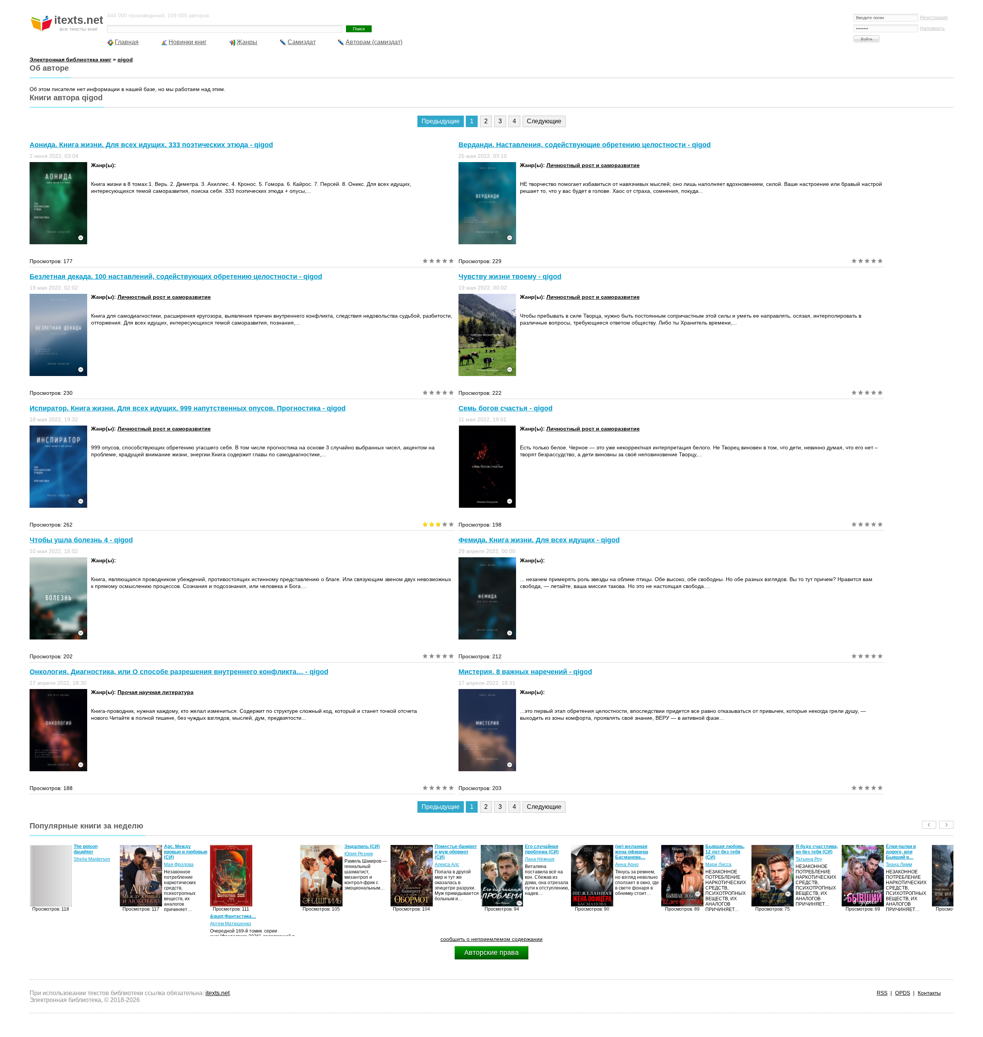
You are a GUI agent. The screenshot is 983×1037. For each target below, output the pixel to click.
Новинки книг (188, 42)
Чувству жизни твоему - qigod (509, 276)
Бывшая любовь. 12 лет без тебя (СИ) (634, 852)
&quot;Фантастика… (143, 916)
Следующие (544, 121)
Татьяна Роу (718, 859)
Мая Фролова (88, 864)
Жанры (247, 42)
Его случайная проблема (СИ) (451, 849)
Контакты (929, 993)
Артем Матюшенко (140, 923)
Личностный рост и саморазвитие (593, 165)
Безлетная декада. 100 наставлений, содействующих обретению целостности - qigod (176, 276)
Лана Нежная (449, 859)
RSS (882, 993)
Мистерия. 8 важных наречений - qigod (525, 672)
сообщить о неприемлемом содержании (491, 939)
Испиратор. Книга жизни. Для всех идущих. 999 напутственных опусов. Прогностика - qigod (188, 408)
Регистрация (934, 17)
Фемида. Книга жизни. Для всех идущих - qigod (539, 540)
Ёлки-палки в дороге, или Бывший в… (811, 852)
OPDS (902, 993)
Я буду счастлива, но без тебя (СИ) (726, 849)
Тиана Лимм (809, 864)
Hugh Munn (898, 864)
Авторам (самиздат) (374, 42)
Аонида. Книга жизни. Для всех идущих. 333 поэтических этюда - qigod (151, 145)
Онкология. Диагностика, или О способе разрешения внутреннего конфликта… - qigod (179, 672)
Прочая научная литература (155, 692)
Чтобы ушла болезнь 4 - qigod (81, 540)
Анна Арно (536, 864)
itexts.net (217, 993)
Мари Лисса (628, 864)
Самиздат (302, 42)
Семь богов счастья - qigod (505, 408)
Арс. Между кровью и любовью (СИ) (95, 852)
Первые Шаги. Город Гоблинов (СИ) (904, 852)
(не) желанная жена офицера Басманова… (541, 852)
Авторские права (491, 952)
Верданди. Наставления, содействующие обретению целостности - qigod (584, 145)
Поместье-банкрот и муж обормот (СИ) (365, 852)
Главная (127, 42)
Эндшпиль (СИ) (272, 846)
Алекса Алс (356, 864)
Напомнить (932, 28)
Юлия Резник (268, 853)
